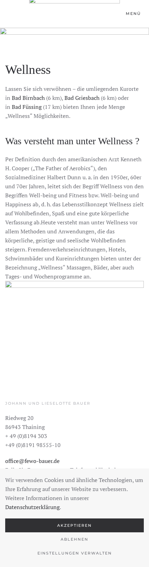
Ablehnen (74, 539)
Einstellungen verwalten (74, 553)
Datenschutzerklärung (32, 507)
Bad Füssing (27, 107)
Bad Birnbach (29, 98)
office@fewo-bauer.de (32, 461)
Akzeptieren (74, 525)
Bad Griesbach (82, 98)
